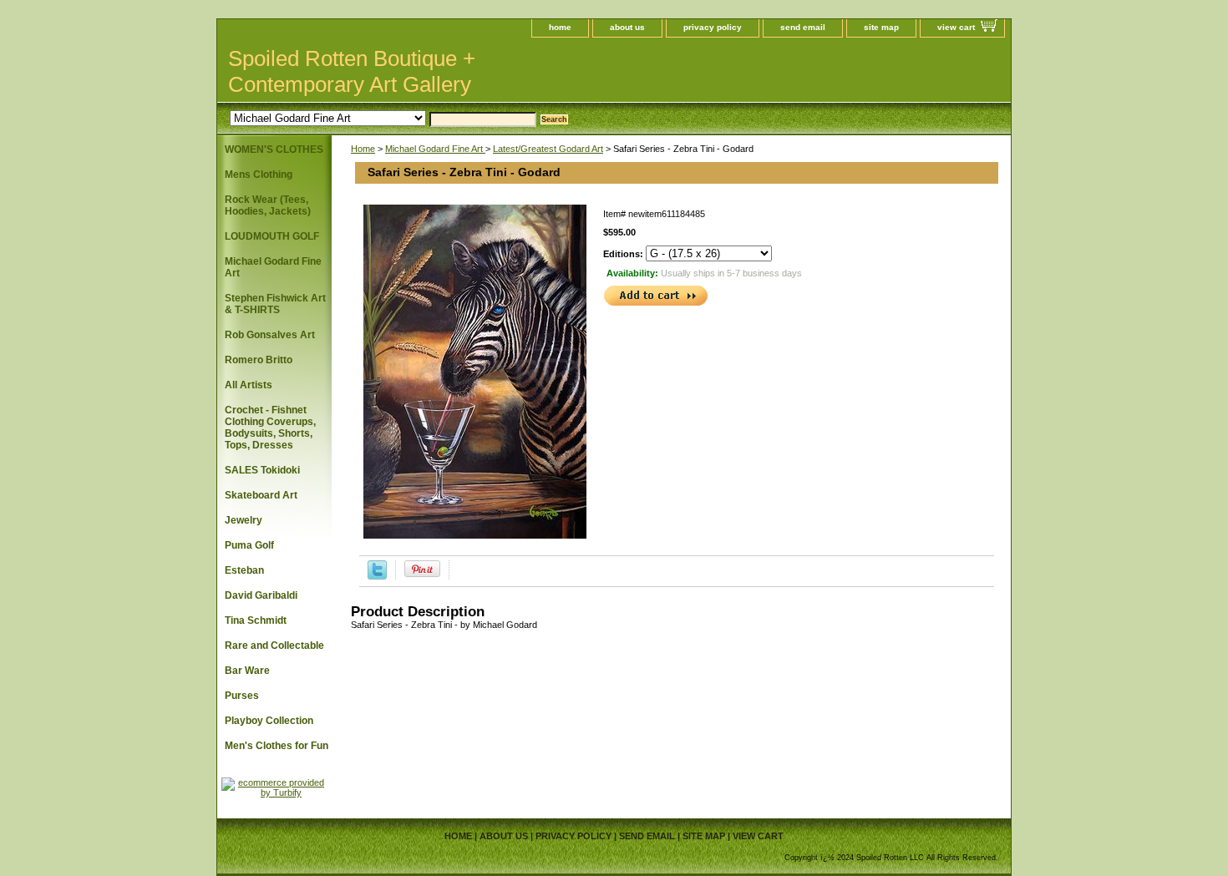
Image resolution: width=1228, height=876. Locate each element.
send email (802, 27)
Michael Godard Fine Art (435, 149)
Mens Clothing (258, 174)
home (560, 27)
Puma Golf (249, 545)
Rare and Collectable (274, 645)
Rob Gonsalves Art (270, 335)
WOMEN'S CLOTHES (274, 149)
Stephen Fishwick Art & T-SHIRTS (275, 304)
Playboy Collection (269, 721)
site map (881, 27)
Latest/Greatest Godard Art (548, 149)
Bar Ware (247, 670)
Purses (242, 695)
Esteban (244, 570)
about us (627, 27)
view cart (956, 27)
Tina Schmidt (256, 620)
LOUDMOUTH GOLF (272, 236)
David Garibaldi (261, 595)
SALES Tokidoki (262, 470)
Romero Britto (258, 360)
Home (363, 149)
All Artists (248, 385)
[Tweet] (377, 576)
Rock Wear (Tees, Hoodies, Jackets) (268, 205)
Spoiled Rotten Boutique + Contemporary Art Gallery (351, 71)
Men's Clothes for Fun (276, 746)
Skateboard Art (261, 495)
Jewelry (243, 520)
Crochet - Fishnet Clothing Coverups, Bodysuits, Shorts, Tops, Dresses (270, 427)
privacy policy (712, 27)
